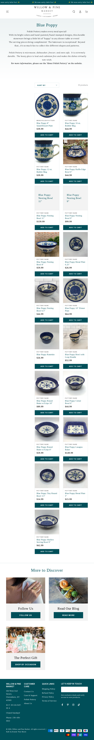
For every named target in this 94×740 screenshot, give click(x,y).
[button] (74, 11)
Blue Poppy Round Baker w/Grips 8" (45, 448)
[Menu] (7, 11)
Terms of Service (49, 701)
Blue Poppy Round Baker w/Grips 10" (45, 402)
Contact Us (29, 691)
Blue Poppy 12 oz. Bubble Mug (44, 170)
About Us (28, 703)
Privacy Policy (48, 697)
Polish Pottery (30, 699)
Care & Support (30, 695)
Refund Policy (48, 693)
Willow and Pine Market (21, 729)
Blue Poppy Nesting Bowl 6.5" (45, 309)
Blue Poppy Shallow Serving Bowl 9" (45, 541)
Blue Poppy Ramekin (46, 354)
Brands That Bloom (19, 732)
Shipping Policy (48, 689)
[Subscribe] (86, 689)
